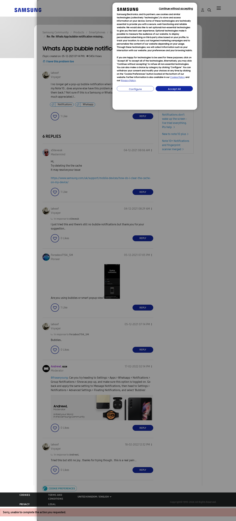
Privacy (25, 504)
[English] (27, 9)
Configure (135, 89)
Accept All (174, 89)
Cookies (25, 495)
